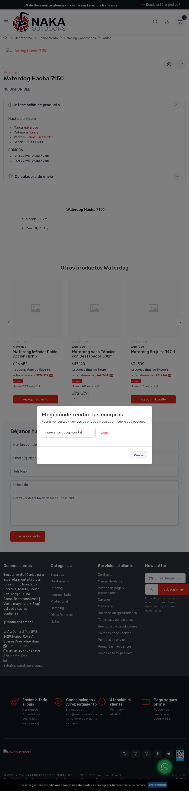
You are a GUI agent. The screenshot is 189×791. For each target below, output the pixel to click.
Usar (104, 433)
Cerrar (138, 455)
